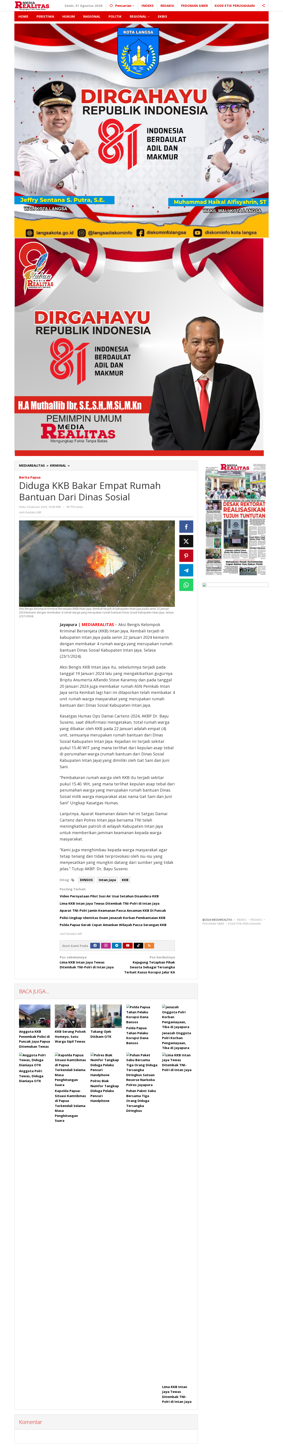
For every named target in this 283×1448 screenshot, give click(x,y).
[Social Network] (263, 5)
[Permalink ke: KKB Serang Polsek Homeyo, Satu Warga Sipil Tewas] (70, 1016)
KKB (125, 880)
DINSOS (86, 880)
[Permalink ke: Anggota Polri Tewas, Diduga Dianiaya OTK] (34, 1060)
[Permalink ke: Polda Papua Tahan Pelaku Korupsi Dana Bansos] (142, 1014)
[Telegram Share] (186, 570)
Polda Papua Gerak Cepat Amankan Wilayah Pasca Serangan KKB (113, 924)
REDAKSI (256, 920)
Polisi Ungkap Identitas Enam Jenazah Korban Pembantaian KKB (112, 917)
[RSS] (149, 946)
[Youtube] (128, 946)
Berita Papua (29, 477)
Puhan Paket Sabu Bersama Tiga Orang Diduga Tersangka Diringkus (141, 1100)
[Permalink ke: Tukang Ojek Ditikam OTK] (106, 1016)
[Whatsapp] (186, 585)
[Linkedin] (117, 946)
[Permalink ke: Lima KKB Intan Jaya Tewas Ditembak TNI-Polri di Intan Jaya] (177, 1218)
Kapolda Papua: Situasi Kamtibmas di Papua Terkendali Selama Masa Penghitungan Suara (70, 1105)
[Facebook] (95, 946)
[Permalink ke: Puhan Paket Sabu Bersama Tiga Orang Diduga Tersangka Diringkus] (142, 1070)
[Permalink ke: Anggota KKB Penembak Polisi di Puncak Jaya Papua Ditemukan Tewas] (34, 1016)
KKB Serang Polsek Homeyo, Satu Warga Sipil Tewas (70, 1036)
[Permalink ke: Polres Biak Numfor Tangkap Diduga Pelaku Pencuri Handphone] (106, 1065)
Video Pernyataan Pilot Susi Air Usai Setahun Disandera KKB (109, 896)
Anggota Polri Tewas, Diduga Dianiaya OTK (31, 1076)
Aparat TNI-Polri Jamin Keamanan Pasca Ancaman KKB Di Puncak (113, 910)
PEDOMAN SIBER (213, 924)
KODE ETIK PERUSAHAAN (244, 924)
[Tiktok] (138, 946)
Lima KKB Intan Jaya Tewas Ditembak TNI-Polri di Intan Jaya (109, 903)
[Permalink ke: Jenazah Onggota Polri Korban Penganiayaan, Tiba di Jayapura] (177, 1016)
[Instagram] (106, 946)
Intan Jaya (107, 880)
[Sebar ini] (186, 526)
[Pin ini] (186, 556)
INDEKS (242, 920)
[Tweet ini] (186, 541)
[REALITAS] (32, 5)
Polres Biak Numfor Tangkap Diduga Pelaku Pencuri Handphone (104, 1091)
